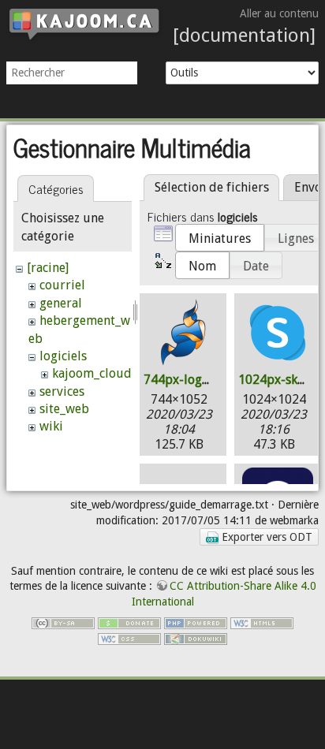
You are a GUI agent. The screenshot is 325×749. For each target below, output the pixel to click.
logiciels (63, 355)
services (61, 391)
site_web (64, 408)
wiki (51, 426)
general (60, 303)
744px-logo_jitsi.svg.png (213, 379)
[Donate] (129, 622)
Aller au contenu (279, 13)
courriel (62, 285)
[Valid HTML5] (261, 622)
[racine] (48, 267)
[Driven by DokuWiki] (195, 638)
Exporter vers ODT (265, 537)
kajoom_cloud (92, 373)
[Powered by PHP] (195, 622)
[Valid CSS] (129, 638)
